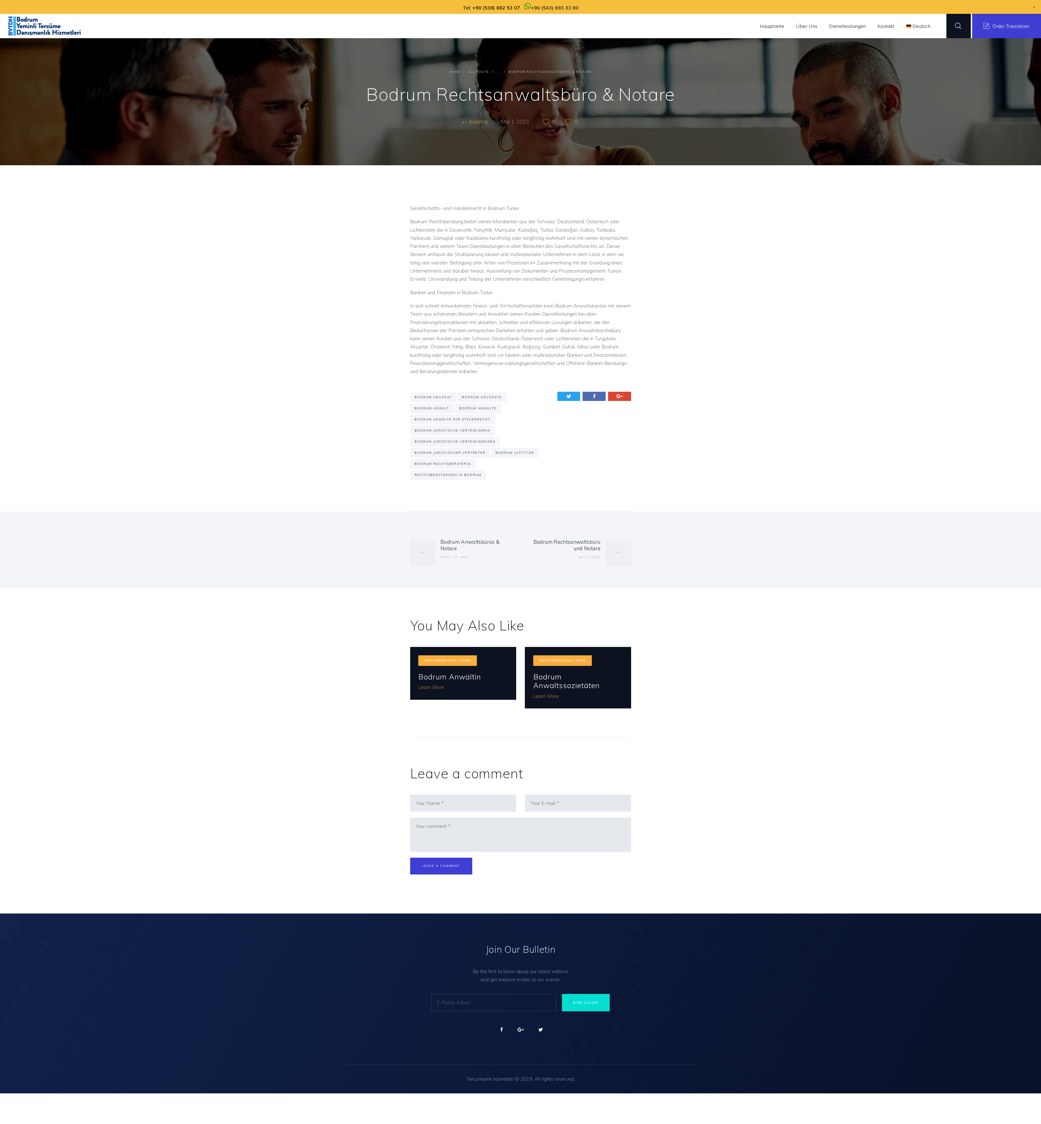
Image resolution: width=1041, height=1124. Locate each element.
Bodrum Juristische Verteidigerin (452, 430)
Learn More (431, 687)
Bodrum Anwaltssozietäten (566, 681)
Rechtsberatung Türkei (447, 660)
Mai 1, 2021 (515, 121)
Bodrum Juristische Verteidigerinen (455, 441)
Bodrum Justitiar (515, 453)
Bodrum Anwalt (432, 408)
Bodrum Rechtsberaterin (443, 464)
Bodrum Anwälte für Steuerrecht (452, 419)
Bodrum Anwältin (449, 676)
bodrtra (479, 121)
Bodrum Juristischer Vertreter (450, 453)
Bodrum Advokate (482, 397)
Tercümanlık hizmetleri (490, 1079)
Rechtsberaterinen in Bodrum (448, 475)
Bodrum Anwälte (477, 408)
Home (454, 72)
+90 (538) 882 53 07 (496, 8)
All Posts (478, 72)
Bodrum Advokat (433, 397)
